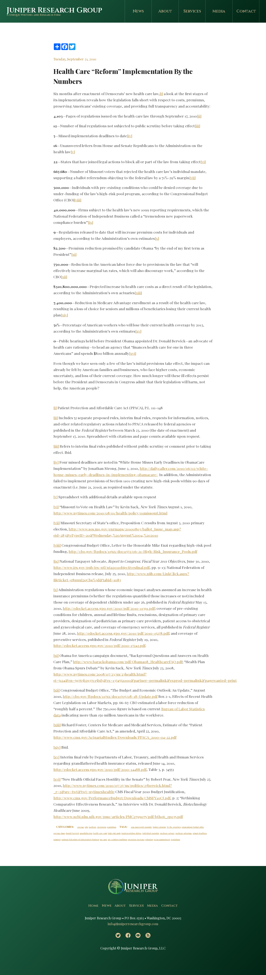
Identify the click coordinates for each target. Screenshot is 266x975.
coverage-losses (59, 833)
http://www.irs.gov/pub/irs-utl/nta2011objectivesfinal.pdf (101, 567)
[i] (161, 93)
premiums (101, 827)
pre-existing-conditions (117, 839)
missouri (57, 839)
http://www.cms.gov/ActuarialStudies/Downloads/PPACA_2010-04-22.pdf (114, 737)
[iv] (129, 135)
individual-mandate (150, 833)
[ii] (199, 116)
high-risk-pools (114, 833)
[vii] (192, 177)
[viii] (77, 199)
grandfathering (86, 833)
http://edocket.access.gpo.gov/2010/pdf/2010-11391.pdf (109, 608)
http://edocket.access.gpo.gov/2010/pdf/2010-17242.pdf (99, 645)
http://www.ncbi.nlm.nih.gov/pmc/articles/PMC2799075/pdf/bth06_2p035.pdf (118, 816)
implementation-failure (131, 833)
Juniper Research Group (54, 10)
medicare (92, 827)
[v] (73, 151)
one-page (103, 839)
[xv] (138, 331)
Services (192, 11)
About (165, 11)
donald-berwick (72, 833)
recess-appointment (162, 839)
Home (93, 905)
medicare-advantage (183, 833)
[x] (157, 238)
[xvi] (132, 353)
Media (218, 11)
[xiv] (64, 314)
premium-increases (136, 839)
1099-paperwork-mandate (141, 827)
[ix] (90, 222)
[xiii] (138, 292)
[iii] (197, 125)
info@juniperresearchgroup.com (133, 924)
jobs (86, 827)
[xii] (64, 276)
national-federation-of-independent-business (80, 839)
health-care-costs (100, 833)
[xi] (73, 254)
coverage (80, 827)
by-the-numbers (174, 827)
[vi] (203, 161)
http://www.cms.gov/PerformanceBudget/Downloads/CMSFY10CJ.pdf (111, 797)
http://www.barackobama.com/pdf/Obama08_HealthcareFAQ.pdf (127, 661)
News (138, 11)
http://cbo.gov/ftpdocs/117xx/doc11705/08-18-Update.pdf (110, 696)
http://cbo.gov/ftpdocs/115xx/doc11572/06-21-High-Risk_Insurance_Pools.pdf (133, 551)
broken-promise (159, 827)
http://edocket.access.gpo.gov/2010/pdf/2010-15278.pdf (123, 633)
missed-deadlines (200, 833)
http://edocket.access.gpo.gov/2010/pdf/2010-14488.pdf (100, 769)
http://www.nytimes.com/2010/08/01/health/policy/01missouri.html (110, 513)
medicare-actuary (167, 833)
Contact (246, 11)
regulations (111, 827)
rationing (149, 839)
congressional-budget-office (193, 827)
